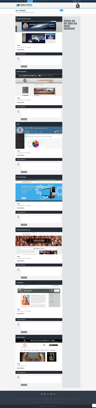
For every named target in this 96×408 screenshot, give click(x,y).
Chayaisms (19, 282)
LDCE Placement (21, 71)
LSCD (17, 124)
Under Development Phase (69, 28)
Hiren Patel (48, 406)
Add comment (24, 66)
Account (45, 1)
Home (17, 1)
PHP (75, 23)
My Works (30, 1)
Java (73, 20)
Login (61, 10)
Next (17, 32)
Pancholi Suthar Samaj (23, 18)
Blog (25, 1)
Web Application (67, 20)
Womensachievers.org (23, 230)
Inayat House (20, 337)
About (21, 1)
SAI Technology (21, 177)
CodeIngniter (67, 26)
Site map (57, 402)
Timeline (35, 1)
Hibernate (70, 23)
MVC (65, 23)
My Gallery (40, 1)
